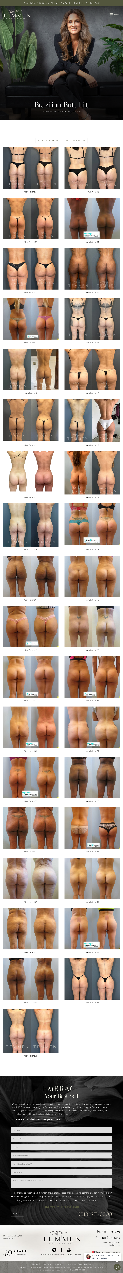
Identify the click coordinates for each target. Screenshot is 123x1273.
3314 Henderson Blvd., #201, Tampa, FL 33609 (36, 1119)
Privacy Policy (51, 1206)
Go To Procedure (75, 140)
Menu (117, 14)
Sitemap (35, 1264)
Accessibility (59, 1264)
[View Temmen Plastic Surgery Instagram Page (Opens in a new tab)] (54, 1250)
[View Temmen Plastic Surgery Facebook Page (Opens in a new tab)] (61, 1250)
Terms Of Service (70, 1206)
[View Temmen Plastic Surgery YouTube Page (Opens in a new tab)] (69, 1250)
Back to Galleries (48, 140)
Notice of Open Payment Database (79, 1264)
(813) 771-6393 (95, 1213)
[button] (111, 14)
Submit (17, 1214)
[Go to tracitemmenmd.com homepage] (32, 14)
